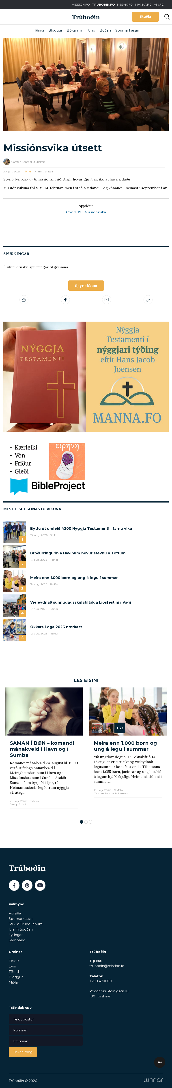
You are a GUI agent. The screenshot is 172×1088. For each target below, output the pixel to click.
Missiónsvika (95, 212)
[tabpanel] (44, 751)
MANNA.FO (143, 4)
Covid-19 (73, 212)
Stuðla (145, 17)
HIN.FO (159, 4)
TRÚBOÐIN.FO (103, 4)
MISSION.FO (81, 4)
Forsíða (15, 913)
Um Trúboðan (21, 929)
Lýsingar (16, 935)
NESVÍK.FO (125, 4)
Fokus (14, 961)
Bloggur (55, 30)
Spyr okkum (86, 285)
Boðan (105, 30)
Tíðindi (38, 30)
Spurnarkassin (127, 30)
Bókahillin (75, 30)
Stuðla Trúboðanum (26, 924)
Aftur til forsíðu (41, 17)
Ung (91, 30)
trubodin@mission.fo (106, 966)
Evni (12, 966)
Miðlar (14, 982)
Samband (17, 940)
